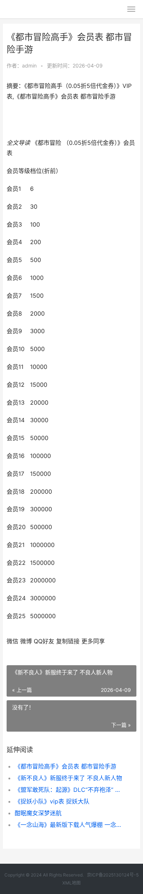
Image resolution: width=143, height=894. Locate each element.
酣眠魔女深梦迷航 (38, 813)
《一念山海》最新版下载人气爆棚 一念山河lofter (69, 824)
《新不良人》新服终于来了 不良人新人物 (68, 778)
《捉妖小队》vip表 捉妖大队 (52, 801)
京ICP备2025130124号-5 (113, 875)
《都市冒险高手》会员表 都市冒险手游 (65, 766)
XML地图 (71, 883)
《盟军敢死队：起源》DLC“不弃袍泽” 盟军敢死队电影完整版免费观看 (69, 789)
